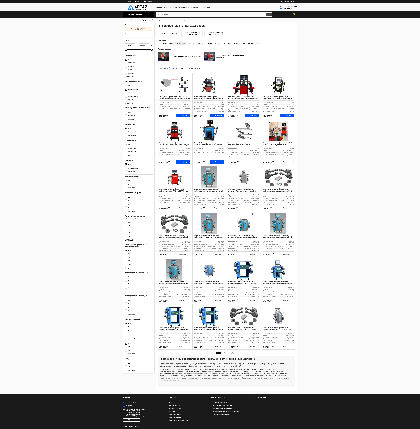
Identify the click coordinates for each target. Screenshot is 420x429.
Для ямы (217, 43)
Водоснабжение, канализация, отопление (226, 411)
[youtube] (256, 403)
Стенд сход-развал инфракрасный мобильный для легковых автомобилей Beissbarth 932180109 (242, 283)
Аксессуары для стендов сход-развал (192, 33)
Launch (243, 43)
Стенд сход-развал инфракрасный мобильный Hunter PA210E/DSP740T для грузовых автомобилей (174, 191)
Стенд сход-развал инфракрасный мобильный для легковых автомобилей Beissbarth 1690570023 (242, 191)
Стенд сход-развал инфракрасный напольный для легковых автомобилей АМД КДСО (242, 98)
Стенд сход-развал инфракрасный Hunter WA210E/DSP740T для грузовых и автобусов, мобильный (278, 145)
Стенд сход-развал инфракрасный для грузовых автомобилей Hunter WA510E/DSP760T (242, 145)
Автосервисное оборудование (222, 405)
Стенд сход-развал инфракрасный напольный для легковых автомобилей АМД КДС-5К (277, 98)
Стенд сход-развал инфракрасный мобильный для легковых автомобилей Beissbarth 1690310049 (242, 329)
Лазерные (200, 43)
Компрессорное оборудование (222, 408)
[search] (269, 14)
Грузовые (209, 43)
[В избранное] (188, 75)
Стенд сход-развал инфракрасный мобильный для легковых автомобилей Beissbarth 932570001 (208, 191)
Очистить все (129, 34)
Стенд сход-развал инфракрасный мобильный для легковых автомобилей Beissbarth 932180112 (208, 329)
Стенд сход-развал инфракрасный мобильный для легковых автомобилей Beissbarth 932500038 (173, 283)
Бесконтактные (168, 43)
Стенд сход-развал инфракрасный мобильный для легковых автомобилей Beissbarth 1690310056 (173, 237)
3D (159, 43)
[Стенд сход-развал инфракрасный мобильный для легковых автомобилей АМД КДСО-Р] (209, 85)
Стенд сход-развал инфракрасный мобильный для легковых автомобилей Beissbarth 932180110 (173, 329)
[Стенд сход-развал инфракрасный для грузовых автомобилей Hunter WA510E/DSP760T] (243, 131)
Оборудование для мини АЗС (222, 402)
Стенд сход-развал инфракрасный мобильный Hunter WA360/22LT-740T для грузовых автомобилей (174, 145)
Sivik (257, 43)
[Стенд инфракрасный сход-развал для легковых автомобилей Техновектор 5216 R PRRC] (174, 85)
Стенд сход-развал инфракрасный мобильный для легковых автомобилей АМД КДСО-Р (208, 98)
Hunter (236, 43)
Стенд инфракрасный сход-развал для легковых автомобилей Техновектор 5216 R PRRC (174, 98)
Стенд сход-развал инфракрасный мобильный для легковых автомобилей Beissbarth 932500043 (208, 283)
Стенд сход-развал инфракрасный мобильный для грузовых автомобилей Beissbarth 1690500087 (242, 237)
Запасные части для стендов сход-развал (215, 33)
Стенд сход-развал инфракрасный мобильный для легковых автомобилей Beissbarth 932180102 (277, 283)
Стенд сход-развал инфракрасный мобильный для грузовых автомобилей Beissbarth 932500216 (208, 237)
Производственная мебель (221, 414)
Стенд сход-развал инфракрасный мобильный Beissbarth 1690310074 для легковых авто (277, 329)
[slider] (126, 50)
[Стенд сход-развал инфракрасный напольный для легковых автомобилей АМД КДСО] (243, 85)
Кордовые (191, 43)
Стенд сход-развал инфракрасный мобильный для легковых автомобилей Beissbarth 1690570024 (277, 191)
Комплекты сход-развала (169, 33)
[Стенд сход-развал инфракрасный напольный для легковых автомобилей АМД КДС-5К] (278, 85)
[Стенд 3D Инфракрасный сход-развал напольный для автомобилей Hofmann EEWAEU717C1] (209, 131)
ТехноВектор (227, 43)
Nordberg (251, 43)
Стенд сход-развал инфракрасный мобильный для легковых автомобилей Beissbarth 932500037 (277, 237)
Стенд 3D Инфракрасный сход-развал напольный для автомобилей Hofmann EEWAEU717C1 (208, 145)
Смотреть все (129, 76)
